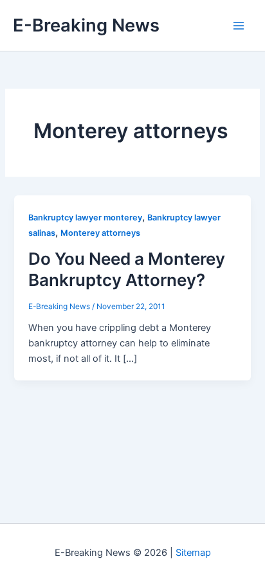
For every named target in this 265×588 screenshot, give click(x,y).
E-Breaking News (86, 25)
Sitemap (193, 552)
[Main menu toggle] (238, 25)
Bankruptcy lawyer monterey (85, 217)
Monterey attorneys (100, 233)
